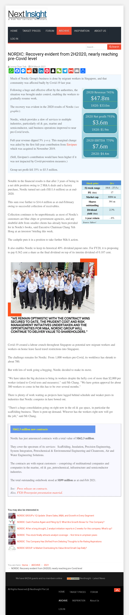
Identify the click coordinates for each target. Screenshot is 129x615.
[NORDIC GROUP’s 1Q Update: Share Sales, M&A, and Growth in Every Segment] (12, 515)
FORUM (50, 30)
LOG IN (14, 38)
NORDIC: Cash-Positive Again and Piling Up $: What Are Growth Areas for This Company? (60, 522)
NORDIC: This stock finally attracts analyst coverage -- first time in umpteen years (57, 535)
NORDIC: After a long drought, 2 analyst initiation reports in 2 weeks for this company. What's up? (64, 528)
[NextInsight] (27, 15)
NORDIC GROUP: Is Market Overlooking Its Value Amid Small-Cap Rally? (52, 548)
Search (115, 47)
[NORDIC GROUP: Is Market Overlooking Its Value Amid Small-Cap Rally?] (12, 548)
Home (25, 565)
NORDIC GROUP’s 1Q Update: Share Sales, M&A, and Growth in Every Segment (55, 515)
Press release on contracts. (32, 488)
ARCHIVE (64, 30)
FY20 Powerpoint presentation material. (40, 492)
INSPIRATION (81, 30)
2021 (46, 565)
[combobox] (96, 47)
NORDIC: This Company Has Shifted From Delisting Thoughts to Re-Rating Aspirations (59, 541)
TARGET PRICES (31, 30)
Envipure (72, 144)
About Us (100, 30)
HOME (13, 30)
